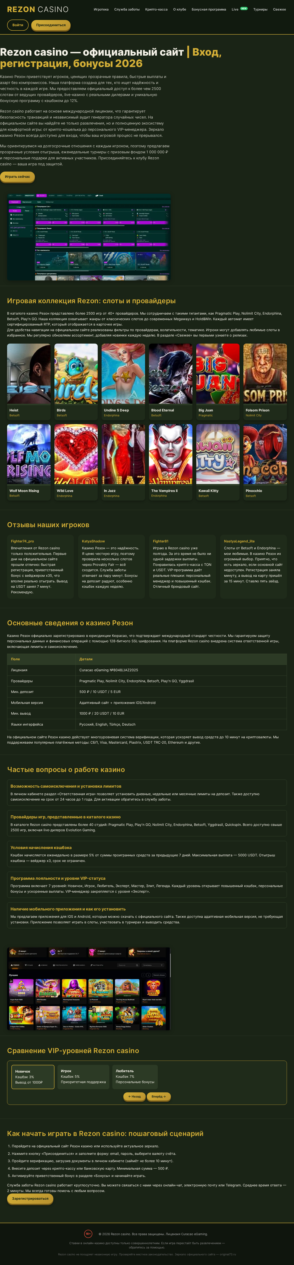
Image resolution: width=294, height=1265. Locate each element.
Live (239, 9)
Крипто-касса (156, 9)
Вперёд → (159, 1096)
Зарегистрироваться (30, 1198)
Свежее (279, 9)
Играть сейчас (17, 176)
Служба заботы (127, 9)
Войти (17, 25)
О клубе (179, 9)
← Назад (134, 1096)
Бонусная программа (209, 9)
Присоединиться (51, 25)
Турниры (260, 9)
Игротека (101, 9)
